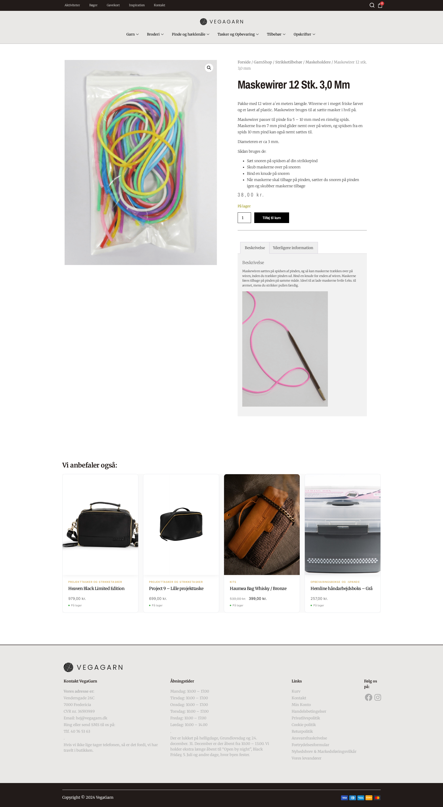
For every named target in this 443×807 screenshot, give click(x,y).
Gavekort (113, 5)
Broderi (153, 34)
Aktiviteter (72, 5)
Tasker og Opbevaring (236, 34)
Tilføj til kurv (272, 217)
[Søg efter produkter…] (372, 5)
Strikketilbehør (288, 62)
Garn (130, 34)
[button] (209, 68)
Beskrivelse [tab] (255, 247)
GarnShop (263, 62)
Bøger (93, 5)
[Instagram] (378, 697)
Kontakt (159, 5)
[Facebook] (368, 697)
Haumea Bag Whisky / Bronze (258, 588)
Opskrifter (302, 34)
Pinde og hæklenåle (188, 34)
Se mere (100, 525)
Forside (244, 62)
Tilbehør (274, 34)
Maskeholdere (318, 62)
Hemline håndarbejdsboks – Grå (342, 588)
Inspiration (137, 5)
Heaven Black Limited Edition (96, 588)
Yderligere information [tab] (293, 247)
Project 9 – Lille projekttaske (176, 588)
